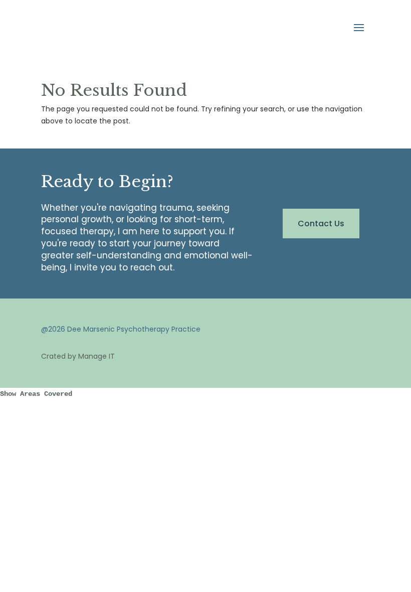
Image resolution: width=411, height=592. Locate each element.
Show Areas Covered (36, 394)
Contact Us (321, 223)
